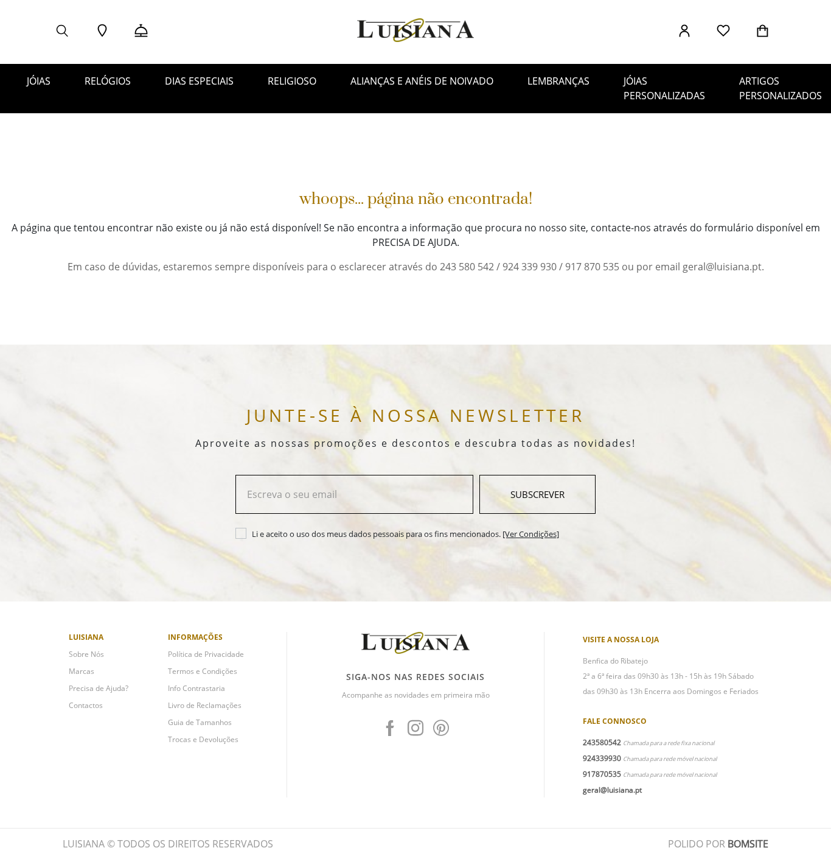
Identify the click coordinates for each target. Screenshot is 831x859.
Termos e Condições (202, 671)
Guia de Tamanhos (200, 722)
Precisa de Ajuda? (98, 688)
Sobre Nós (86, 654)
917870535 (602, 774)
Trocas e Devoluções (203, 739)
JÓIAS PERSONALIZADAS (664, 88)
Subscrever (537, 494)
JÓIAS (38, 81)
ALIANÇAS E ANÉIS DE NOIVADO (421, 81)
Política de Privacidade (206, 654)
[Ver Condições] (530, 533)
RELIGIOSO (292, 81)
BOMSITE (748, 843)
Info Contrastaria (196, 688)
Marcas (81, 671)
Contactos (86, 705)
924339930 (602, 758)
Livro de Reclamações (205, 705)
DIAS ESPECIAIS (199, 81)
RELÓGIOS (108, 81)
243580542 (602, 742)
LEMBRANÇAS (558, 81)
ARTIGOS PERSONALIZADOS (780, 88)
